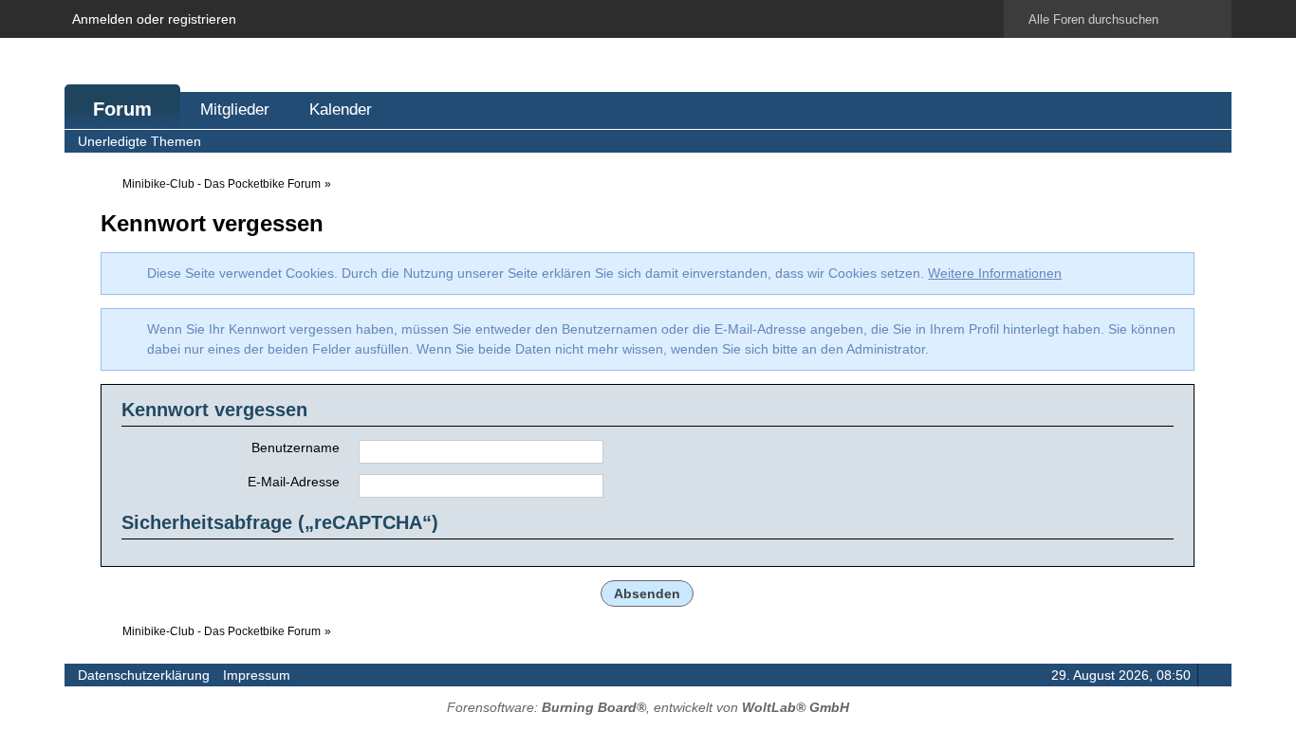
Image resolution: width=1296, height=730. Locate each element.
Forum (122, 109)
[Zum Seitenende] (1211, 141)
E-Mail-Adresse (294, 481)
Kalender (340, 109)
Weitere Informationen (995, 273)
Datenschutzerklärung (144, 675)
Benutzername (295, 447)
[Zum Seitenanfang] (1211, 674)
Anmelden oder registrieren (154, 19)
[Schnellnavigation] (1185, 141)
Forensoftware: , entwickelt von (648, 707)
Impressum (256, 675)
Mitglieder (234, 109)
